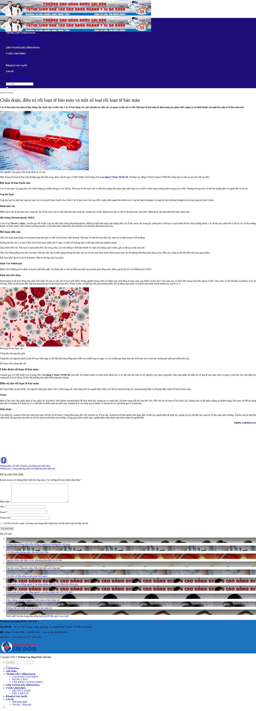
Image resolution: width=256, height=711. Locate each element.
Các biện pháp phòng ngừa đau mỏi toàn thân (27, 552)
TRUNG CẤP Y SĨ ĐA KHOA (20, 32)
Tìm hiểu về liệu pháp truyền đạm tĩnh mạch (26, 576)
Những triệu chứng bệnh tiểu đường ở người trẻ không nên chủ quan (38, 544)
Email (3, 512)
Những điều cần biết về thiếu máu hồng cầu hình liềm (25, 466)
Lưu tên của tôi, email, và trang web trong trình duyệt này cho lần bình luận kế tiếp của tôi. (46, 523)
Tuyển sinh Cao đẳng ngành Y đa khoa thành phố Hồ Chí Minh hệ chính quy (42, 584)
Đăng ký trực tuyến (16, 65)
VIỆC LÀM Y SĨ (20, 60)
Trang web (5, 517)
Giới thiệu (11, 26)
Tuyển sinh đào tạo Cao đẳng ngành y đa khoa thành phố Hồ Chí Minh (39, 592)
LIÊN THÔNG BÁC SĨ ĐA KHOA (23, 47)
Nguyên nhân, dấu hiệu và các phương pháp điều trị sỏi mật (34, 560)
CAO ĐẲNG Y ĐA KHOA (25, 37)
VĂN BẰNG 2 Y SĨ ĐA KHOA (27, 43)
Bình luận (5, 501)
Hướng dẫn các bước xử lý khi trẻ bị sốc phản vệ (29, 608)
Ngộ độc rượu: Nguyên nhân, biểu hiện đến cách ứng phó (33, 568)
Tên (2, 506)
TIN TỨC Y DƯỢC (21, 57)
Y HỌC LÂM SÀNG (16, 53)
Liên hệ (10, 71)
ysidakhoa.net (249, 422)
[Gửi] (7, 87)
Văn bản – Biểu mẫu (21, 78)
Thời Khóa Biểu (19, 75)
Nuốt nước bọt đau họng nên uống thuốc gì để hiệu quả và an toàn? (37, 616)
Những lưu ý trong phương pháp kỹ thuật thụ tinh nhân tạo (27, 468)
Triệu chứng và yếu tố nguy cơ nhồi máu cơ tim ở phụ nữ (32, 600)
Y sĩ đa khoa (12, 20)
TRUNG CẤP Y (20, 40)
